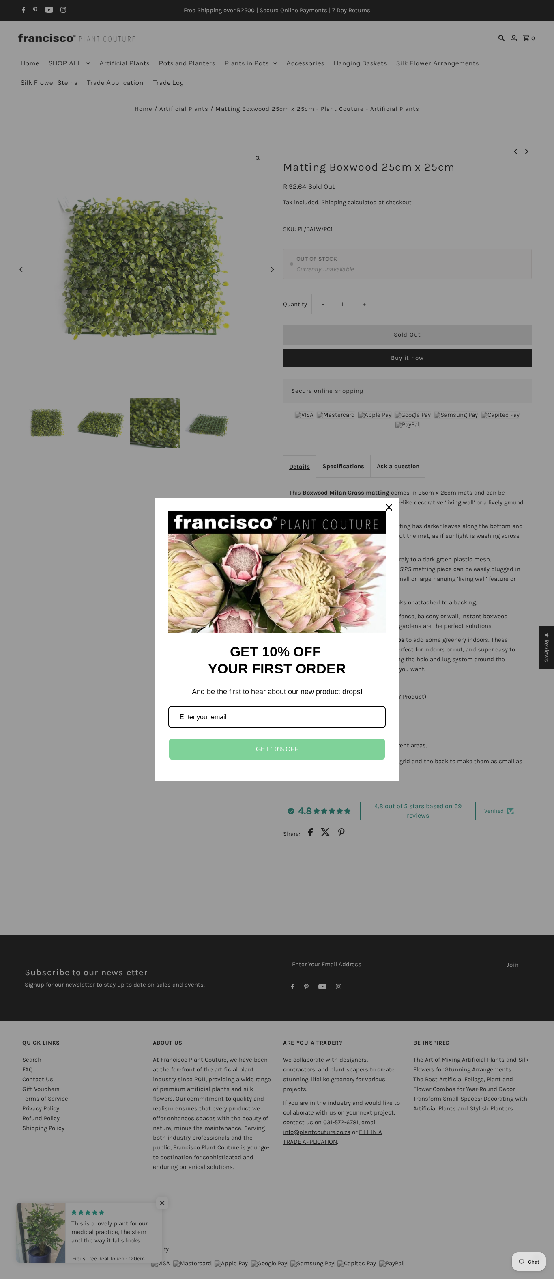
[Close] (389, 507)
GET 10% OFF (277, 749)
